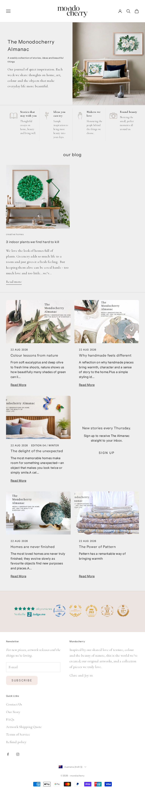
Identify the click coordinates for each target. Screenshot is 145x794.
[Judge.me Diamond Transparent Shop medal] (59, 611)
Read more (14, 282)
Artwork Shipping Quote (24, 727)
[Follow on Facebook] (8, 754)
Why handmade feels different (105, 355)
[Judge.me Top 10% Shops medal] (123, 611)
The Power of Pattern (97, 547)
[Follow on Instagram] (18, 754)
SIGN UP (107, 453)
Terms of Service (18, 734)
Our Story (13, 712)
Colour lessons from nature (34, 355)
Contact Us (14, 704)
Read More (18, 385)
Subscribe (22, 680)
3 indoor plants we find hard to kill (32, 242)
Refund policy (16, 742)
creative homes (15, 234)
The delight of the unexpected (37, 451)
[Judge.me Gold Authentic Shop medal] (75, 611)
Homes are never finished (33, 547)
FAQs (10, 719)
